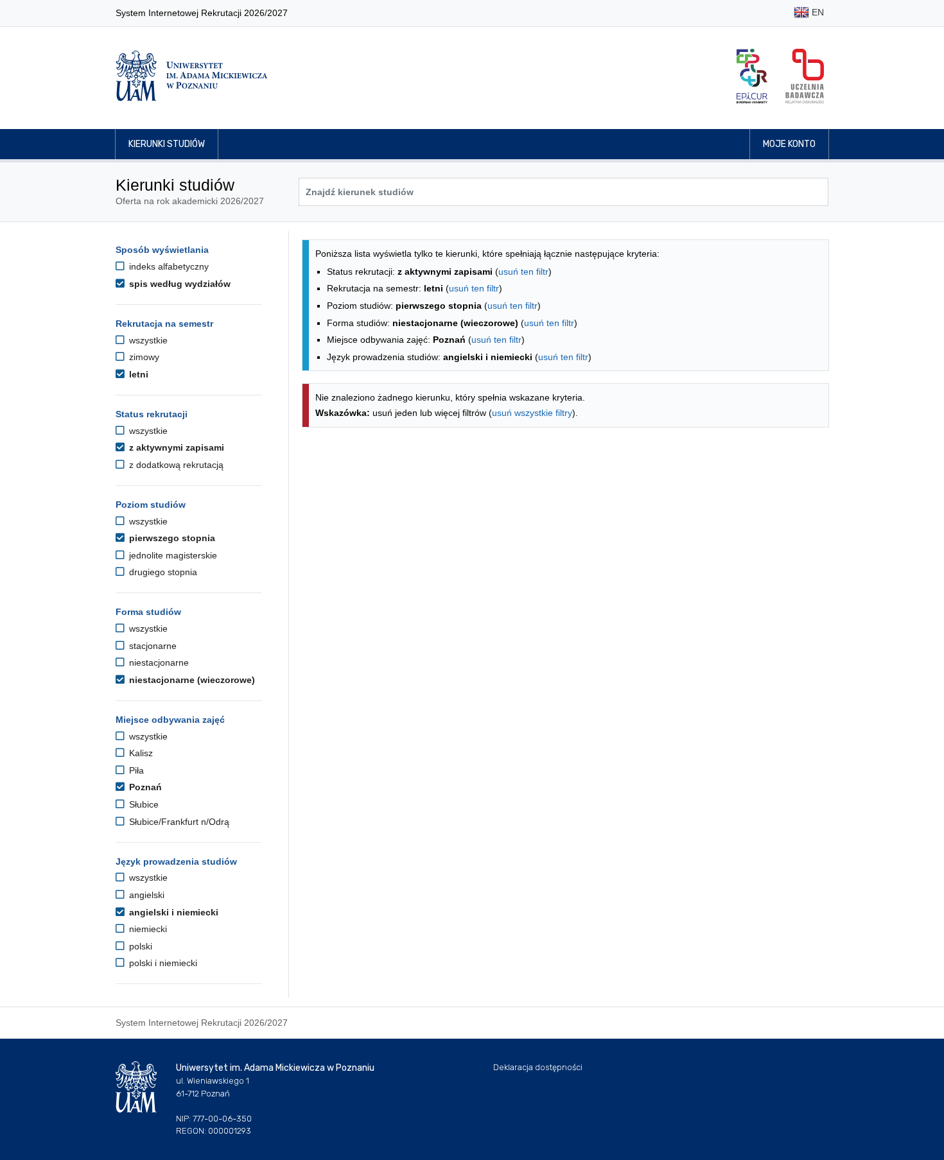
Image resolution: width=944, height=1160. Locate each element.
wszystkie (147, 340)
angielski (145, 895)
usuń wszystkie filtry (532, 413)
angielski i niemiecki (172, 912)
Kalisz (140, 753)
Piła (135, 770)
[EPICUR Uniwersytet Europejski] (752, 76)
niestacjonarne (158, 662)
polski (139, 946)
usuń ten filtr (523, 271)
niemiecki (147, 929)
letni (137, 374)
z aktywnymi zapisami (175, 447)
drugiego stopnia (162, 572)
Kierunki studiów (166, 144)
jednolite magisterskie (172, 555)
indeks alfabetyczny (168, 266)
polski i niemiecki (162, 963)
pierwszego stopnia (171, 538)
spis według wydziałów (179, 284)
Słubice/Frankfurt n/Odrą (178, 822)
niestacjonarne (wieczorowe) (191, 680)
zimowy (143, 357)
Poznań (144, 787)
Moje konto (789, 144)
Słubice (143, 804)
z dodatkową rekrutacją (175, 465)
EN (816, 12)
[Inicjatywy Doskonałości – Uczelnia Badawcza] (804, 76)
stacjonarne (152, 646)
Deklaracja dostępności (537, 1067)
